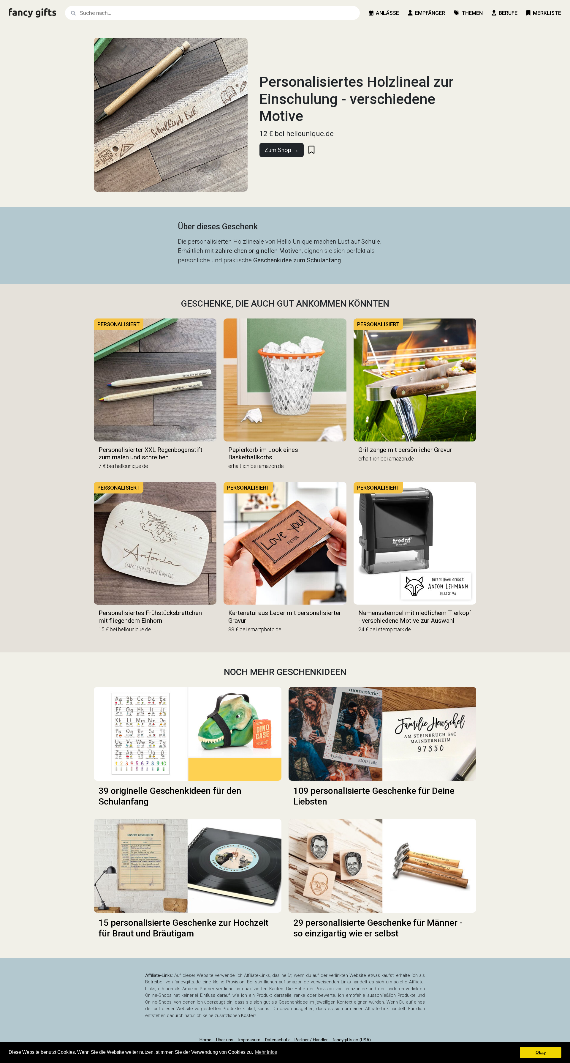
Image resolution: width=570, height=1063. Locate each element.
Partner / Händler (311, 1040)
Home (205, 1040)
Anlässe (387, 13)
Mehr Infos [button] (266, 1052)
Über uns (224, 1040)
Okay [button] (541, 1052)
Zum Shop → (282, 150)
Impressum (249, 1040)
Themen (472, 13)
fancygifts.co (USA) (351, 1040)
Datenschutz (277, 1040)
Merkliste (547, 13)
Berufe (508, 13)
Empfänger (430, 13)
